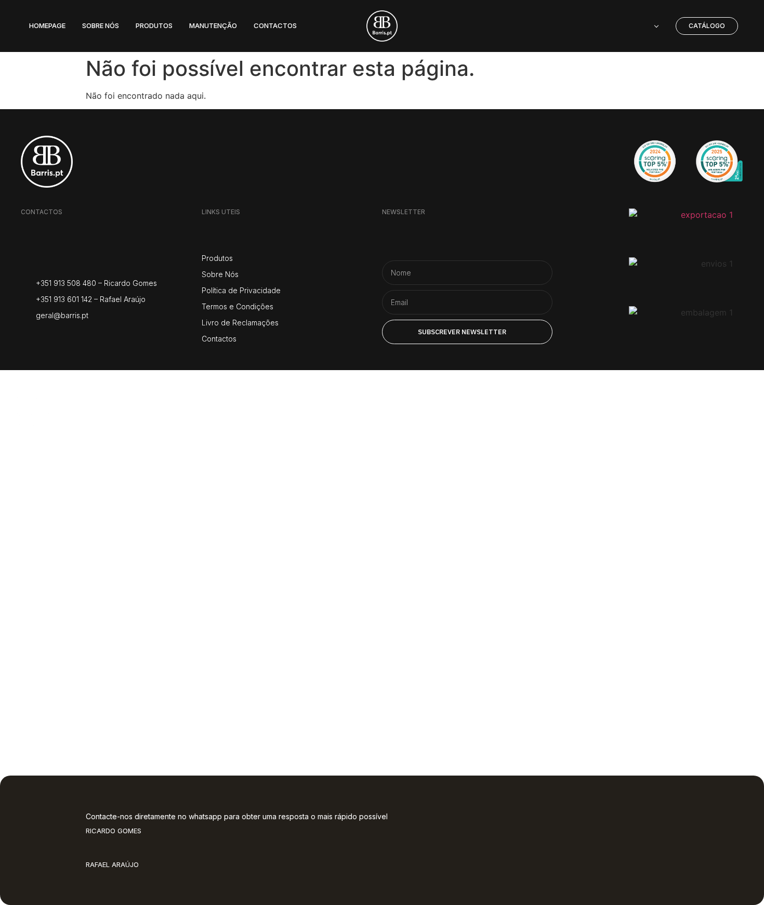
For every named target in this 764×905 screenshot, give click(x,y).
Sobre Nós (57, 526)
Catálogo (50, 609)
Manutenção (70, 650)
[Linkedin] (105, 337)
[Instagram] (27, 337)
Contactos (57, 692)
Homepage (61, 484)
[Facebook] (53, 337)
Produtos (52, 567)
